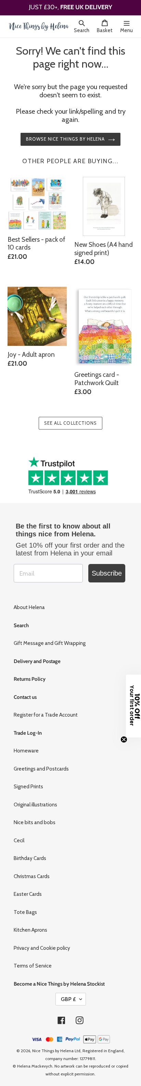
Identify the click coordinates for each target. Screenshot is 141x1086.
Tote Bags (25, 907)
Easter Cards (28, 889)
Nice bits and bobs (34, 818)
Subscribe (107, 568)
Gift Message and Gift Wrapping (50, 638)
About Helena (29, 603)
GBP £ (68, 994)
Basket (106, 30)
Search (83, 30)
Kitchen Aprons (30, 925)
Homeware (26, 746)
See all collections (70, 418)
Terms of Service (33, 961)
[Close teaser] (123, 739)
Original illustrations (35, 800)
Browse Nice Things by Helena (65, 134)
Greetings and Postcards (41, 764)
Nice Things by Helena (53, 1045)
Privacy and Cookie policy (42, 943)
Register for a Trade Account (46, 710)
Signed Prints (28, 782)
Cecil (19, 836)
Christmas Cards (32, 872)
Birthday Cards (30, 853)
